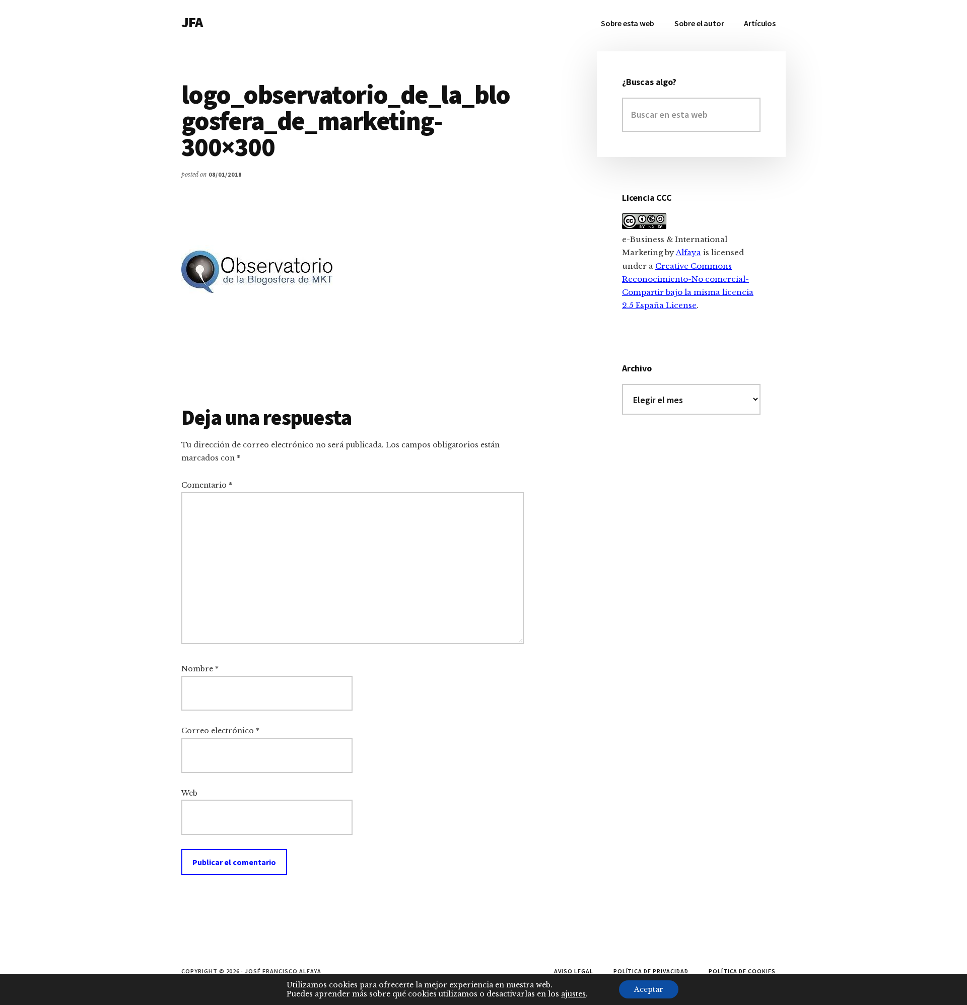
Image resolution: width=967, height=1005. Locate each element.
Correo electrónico (220, 730)
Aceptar (648, 989)
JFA (191, 22)
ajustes (573, 993)
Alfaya (688, 252)
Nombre (200, 668)
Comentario (206, 485)
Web (189, 793)
